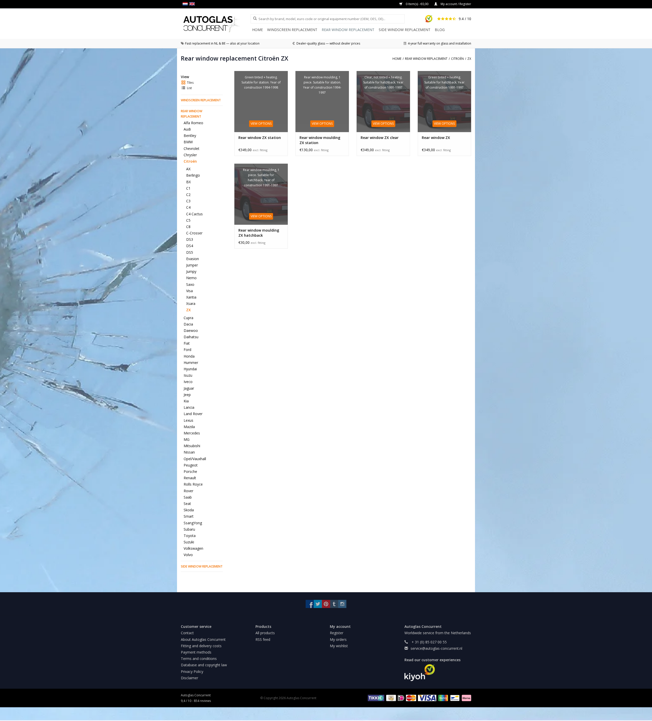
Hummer (191, 362)
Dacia (188, 324)
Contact (187, 632)
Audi (187, 129)
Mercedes (192, 433)
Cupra (188, 317)
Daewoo (191, 330)
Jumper (192, 265)
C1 (188, 188)
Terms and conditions (199, 658)
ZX (188, 309)
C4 (188, 207)
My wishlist (339, 645)
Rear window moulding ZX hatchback (258, 233)
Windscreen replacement (292, 29)
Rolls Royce (193, 484)
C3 (188, 201)
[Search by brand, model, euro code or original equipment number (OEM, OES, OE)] (253, 18)
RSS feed (262, 639)
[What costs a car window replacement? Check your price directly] (216, 24)
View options (261, 123)
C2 (188, 194)
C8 (188, 226)
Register (336, 632)
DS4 (189, 245)
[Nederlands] (186, 4)
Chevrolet (191, 148)
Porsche (190, 471)
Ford (187, 349)
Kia (186, 401)
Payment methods (196, 652)
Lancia (189, 407)
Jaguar (189, 388)
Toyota (190, 535)
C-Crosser (194, 233)
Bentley (190, 135)
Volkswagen (193, 548)
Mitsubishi (192, 445)
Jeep (187, 394)
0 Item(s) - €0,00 (417, 4)
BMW (188, 141)
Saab (188, 497)
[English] (192, 4)
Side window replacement (404, 29)
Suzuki (189, 542)
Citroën (190, 161)
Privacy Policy (192, 671)
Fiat (187, 343)
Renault (190, 477)
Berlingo (193, 175)
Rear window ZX (436, 137)
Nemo (191, 277)
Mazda (189, 426)
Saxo (190, 284)
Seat (187, 503)
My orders (338, 639)
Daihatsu (191, 336)
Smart (189, 516)
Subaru (189, 529)
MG (186, 439)
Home (257, 29)
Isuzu (188, 375)
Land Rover (193, 413)
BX (188, 181)
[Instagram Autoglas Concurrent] (342, 604)
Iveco (188, 381)
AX (188, 168)
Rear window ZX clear (380, 137)
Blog (440, 29)
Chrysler (190, 154)
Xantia (191, 297)
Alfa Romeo (193, 122)
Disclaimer (189, 677)
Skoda (189, 509)
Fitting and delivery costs (201, 645)
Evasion (192, 258)
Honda (189, 356)
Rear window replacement (348, 29)
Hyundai (190, 368)
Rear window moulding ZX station (320, 140)
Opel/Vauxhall (195, 458)
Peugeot (191, 465)
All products (265, 632)
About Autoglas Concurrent (203, 639)
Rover (188, 490)
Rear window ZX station (259, 137)
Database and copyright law (204, 664)
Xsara (190, 303)
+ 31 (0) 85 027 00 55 (429, 642)
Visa (189, 290)
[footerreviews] (437, 672)
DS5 (189, 252)
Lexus (188, 420)
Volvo (188, 554)
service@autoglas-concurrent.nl (436, 648)
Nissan (189, 452)
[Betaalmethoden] (375, 698)
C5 (188, 220)
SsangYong (193, 522)
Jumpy (191, 271)
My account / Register (455, 4)
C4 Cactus (194, 213)
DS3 (189, 239)
